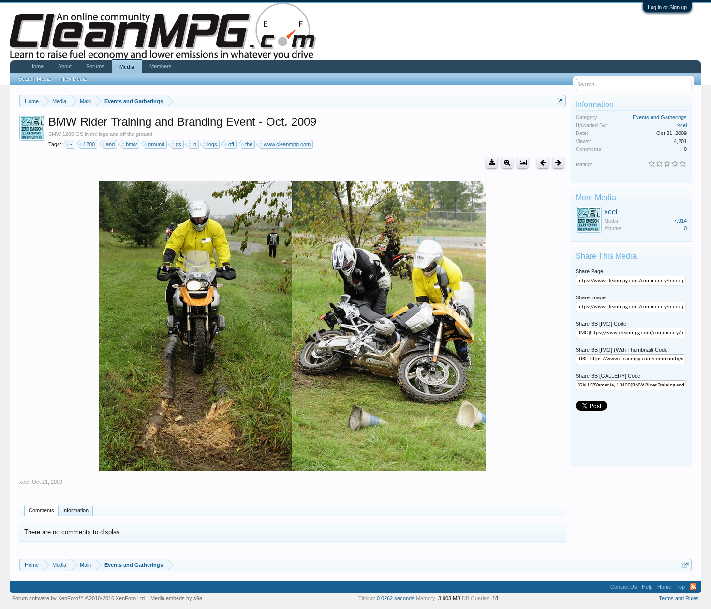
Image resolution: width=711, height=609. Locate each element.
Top (680, 587)
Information (75, 510)
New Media (73, 79)
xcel (24, 482)
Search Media (34, 79)
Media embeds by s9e (176, 598)
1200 (89, 144)
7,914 (680, 220)
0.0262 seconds (396, 598)
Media (126, 67)
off (231, 144)
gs (178, 144)
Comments (41, 510)
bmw (131, 144)
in (194, 144)
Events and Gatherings (660, 117)
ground (156, 144)
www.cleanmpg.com (287, 144)
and (110, 144)
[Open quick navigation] (560, 101)
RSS (693, 586)
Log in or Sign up (667, 7)
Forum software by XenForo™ (79, 598)
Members (160, 66)
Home (37, 66)
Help (647, 587)
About (65, 66)
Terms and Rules (679, 598)
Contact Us (623, 587)
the (248, 144)
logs (212, 144)
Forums (95, 66)
